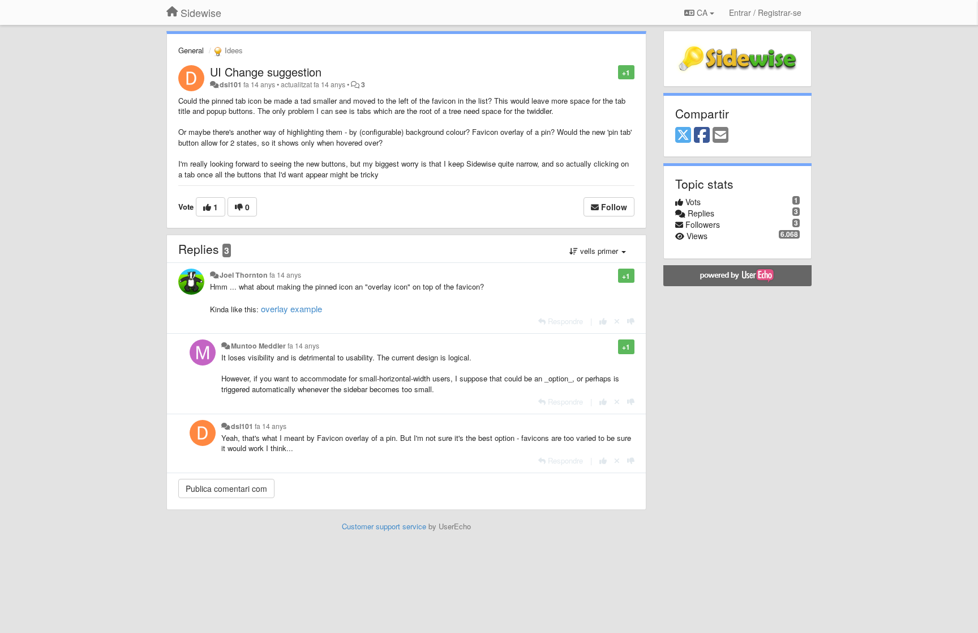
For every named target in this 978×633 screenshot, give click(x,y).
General (191, 50)
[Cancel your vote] (617, 321)
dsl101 (231, 84)
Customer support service (384, 526)
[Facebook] (702, 135)
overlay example (291, 309)
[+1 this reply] (603, 321)
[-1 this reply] (630, 321)
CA (702, 12)
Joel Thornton (244, 275)
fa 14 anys (285, 275)
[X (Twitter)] (683, 135)
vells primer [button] (599, 250)
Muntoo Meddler (258, 346)
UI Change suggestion (265, 71)
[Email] (720, 135)
